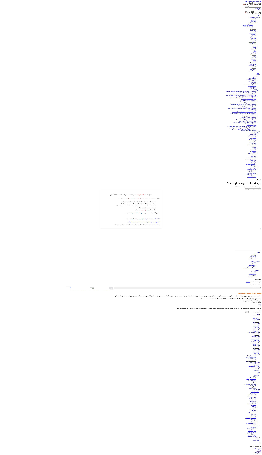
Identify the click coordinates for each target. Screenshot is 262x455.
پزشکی (254, 148)
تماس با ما (253, 271)
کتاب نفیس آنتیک (252, 22)
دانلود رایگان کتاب (252, 258)
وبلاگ (255, 253)
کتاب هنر (254, 40)
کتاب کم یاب (253, 53)
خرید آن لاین (253, 83)
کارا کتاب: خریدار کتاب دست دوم (248, 130)
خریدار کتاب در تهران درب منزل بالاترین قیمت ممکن (244, 129)
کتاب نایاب (253, 21)
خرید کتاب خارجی (252, 80)
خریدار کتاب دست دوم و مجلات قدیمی (247, 118)
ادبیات (254, 56)
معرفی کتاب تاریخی (251, 173)
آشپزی (254, 52)
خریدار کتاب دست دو (251, 114)
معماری (254, 44)
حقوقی (254, 60)
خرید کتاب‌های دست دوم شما (136, 213)
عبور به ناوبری (258, 1)
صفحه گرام (133, 198)
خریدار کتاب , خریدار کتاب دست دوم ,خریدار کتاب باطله (243, 113)
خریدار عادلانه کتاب (251, 125)
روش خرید (253, 255)
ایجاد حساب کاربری (257, 448)
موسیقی (254, 152)
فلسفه (254, 61)
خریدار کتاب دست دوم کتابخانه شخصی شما (246, 119)
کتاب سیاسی (253, 165)
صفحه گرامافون (252, 70)
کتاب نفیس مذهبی (249, 23)
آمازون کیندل (253, 64)
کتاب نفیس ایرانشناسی (248, 25)
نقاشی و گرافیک (252, 42)
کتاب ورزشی (253, 39)
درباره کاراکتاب (252, 265)
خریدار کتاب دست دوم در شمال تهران (247, 96)
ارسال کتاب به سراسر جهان (249, 267)
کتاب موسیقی (253, 43)
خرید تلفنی (253, 82)
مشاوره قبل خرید (252, 276)
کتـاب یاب (253, 262)
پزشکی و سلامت (252, 62)
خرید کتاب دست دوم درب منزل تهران (247, 121)
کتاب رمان (253, 20)
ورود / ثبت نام (256, 440)
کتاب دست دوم (252, 33)
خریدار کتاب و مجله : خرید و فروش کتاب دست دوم (244, 122)
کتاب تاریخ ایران (252, 139)
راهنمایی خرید (256, 270)
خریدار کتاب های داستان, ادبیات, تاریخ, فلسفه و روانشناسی (242, 127)
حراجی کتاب (253, 69)
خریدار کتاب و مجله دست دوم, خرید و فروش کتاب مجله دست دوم (241, 91)
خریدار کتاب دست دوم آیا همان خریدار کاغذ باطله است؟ (243, 104)
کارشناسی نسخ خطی (251, 79)
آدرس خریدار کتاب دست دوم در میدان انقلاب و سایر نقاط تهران (241, 126)
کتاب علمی (253, 155)
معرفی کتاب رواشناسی (250, 174)
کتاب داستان (253, 134)
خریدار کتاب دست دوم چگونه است (248, 106)
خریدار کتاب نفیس (252, 109)
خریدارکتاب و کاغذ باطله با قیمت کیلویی (247, 92)
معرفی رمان (253, 168)
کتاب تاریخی (253, 138)
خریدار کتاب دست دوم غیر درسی (248, 117)
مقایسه (257, 438)
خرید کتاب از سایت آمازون (250, 84)
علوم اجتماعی (253, 49)
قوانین (254, 77)
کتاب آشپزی (253, 151)
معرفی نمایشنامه (252, 171)
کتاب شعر (253, 68)
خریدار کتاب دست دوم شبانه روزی (248, 100)
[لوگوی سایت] (257, 5)
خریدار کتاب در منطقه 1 (250, 123)
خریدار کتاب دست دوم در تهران (249, 116)
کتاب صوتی (253, 156)
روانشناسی (253, 34)
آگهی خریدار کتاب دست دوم (249, 110)
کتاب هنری (253, 145)
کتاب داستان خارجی (251, 135)
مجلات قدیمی (253, 30)
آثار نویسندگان (253, 257)
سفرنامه (254, 55)
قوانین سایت (253, 272)
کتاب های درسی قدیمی (250, 158)
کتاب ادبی (254, 143)
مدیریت (254, 46)
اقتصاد (254, 51)
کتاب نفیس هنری (249, 27)
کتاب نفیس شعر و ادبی (248, 26)
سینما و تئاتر (253, 36)
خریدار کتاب (253, 263)
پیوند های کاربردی (255, 261)
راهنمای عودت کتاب (251, 266)
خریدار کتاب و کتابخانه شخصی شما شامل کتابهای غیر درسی (242, 93)
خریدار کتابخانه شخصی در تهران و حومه (247, 105)
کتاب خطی (253, 35)
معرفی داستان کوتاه (251, 169)
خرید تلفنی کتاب (252, 274)
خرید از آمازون (252, 88)
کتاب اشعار (253, 162)
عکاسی (254, 47)
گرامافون (254, 66)
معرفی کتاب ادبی (252, 175)
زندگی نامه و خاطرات (251, 164)
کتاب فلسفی (253, 160)
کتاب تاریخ (253, 18)
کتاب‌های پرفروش (252, 65)
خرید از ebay (253, 87)
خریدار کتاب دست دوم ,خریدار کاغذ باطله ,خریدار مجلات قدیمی (241, 108)
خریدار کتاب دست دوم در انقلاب (248, 99)
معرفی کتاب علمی (251, 177)
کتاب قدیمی (253, 31)
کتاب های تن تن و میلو (251, 157)
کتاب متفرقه (253, 29)
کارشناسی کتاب (252, 78)
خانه (258, 252)
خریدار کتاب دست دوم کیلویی (249, 103)
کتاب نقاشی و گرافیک (251, 361)
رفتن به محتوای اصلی (250, 1)
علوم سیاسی (253, 48)
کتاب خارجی (253, 57)
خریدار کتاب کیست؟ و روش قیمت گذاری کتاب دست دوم (243, 97)
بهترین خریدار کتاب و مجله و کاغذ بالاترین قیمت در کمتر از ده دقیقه (241, 95)
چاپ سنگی (253, 59)
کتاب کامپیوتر (253, 149)
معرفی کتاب (253, 256)
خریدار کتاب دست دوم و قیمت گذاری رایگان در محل (244, 112)
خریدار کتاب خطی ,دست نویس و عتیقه (247, 101)
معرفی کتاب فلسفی (251, 170)
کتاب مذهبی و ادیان (251, 144)
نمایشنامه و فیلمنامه (251, 153)
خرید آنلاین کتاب (252, 275)
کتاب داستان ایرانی (251, 136)
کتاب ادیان (253, 38)
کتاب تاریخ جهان (252, 140)
